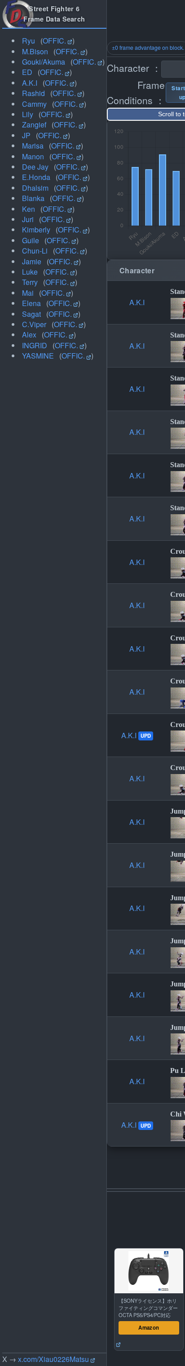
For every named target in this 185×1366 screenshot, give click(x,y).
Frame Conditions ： (136, 92)
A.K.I (29, 83)
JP (26, 135)
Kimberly (36, 229)
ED (27, 72)
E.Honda (36, 177)
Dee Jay (35, 167)
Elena (31, 303)
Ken (28, 209)
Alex (29, 334)
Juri (28, 219)
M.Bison (35, 51)
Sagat (31, 314)
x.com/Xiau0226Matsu (53, 1359)
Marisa (33, 145)
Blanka (33, 198)
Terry (30, 282)
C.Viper (34, 324)
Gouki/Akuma (43, 62)
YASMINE (38, 355)
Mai (28, 293)
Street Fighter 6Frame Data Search (54, 13)
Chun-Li (35, 250)
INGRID (34, 345)
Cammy (34, 104)
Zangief (34, 124)
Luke (30, 272)
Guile (30, 240)
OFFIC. (54, 40)
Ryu (28, 40)
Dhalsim (35, 188)
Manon (33, 156)
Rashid (33, 93)
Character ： (134, 67)
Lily (27, 114)
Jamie (31, 261)
